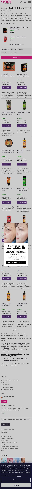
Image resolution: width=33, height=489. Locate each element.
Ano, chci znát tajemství (16, 262)
